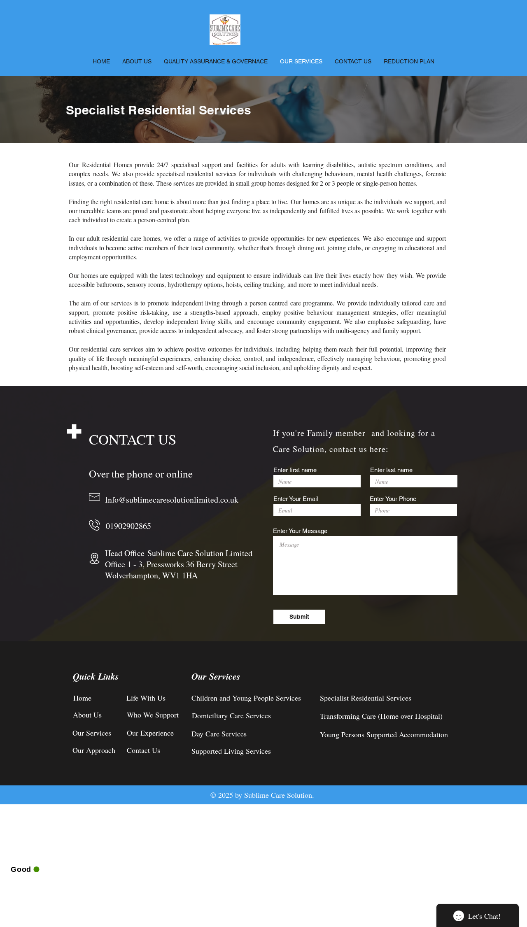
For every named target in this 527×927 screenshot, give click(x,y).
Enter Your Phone (393, 499)
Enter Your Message (300, 531)
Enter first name (295, 470)
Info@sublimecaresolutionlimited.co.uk (171, 499)
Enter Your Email (295, 499)
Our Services (215, 676)
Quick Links (96, 676)
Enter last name (391, 470)
